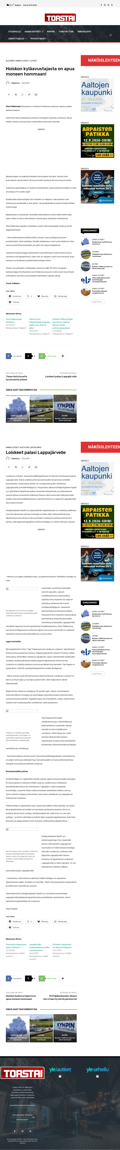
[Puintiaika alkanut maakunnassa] (86, 291)
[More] (63, 356)
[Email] (36, 95)
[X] (112, 5)
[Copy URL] (29, 95)
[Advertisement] (41, 151)
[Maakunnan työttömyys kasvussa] (17, 409)
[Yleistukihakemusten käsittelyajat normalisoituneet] (86, 279)
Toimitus (15, 83)
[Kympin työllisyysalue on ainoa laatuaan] (65, 409)
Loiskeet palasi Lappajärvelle (61, 376)
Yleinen (40, 416)
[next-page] (12, 428)
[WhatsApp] (22, 95)
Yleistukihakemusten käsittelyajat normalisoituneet (101, 280)
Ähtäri (64, 416)
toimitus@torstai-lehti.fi (21, 1117)
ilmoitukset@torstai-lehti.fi (23, 1122)
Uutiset (33, 61)
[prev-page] (8, 428)
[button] (111, 35)
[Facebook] (101, 5)
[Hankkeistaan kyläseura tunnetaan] (41, 409)
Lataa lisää (96, 301)
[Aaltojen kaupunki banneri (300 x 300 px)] (97, 111)
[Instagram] (105, 5)
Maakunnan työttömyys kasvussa (17, 419)
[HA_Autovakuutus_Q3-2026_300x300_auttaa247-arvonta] (97, 202)
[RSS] (108, 5)
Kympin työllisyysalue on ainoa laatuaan (65, 419)
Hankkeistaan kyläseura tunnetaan (41, 419)
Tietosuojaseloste (22, 1108)
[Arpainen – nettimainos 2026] (97, 157)
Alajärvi (10, 61)
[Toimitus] (8, 83)
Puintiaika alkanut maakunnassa (99, 292)
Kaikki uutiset (22, 61)
